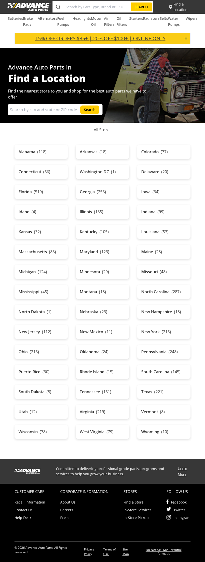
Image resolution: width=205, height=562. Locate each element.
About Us (68, 502)
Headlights (81, 18)
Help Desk (22, 517)
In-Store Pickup (136, 517)
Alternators (47, 18)
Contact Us (23, 510)
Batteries (15, 18)
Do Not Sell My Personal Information (164, 552)
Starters (136, 18)
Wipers (192, 18)
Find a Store (134, 502)
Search (141, 6)
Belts (164, 18)
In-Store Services (138, 510)
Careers (66, 510)
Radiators (151, 18)
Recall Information (29, 502)
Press (64, 517)
